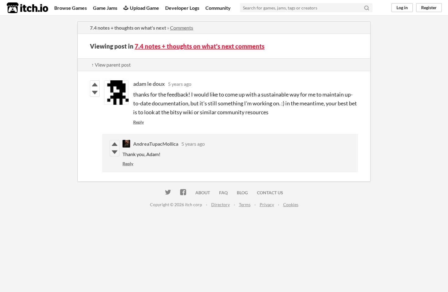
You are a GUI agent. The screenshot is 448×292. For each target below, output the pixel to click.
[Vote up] (94, 85)
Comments (181, 28)
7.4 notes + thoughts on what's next (128, 28)
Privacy (267, 204)
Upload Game (144, 8)
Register (429, 7)
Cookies (290, 204)
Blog (242, 192)
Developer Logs (182, 8)
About (202, 192)
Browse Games (70, 8)
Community (218, 8)
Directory (220, 204)
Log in (402, 7)
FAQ (223, 192)
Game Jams (105, 8)
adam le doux (149, 83)
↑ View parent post (111, 65)
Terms (245, 204)
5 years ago (179, 84)
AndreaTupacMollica (155, 144)
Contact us (270, 192)
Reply (138, 122)
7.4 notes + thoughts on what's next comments (200, 46)
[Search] (366, 7)
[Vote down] (94, 93)
